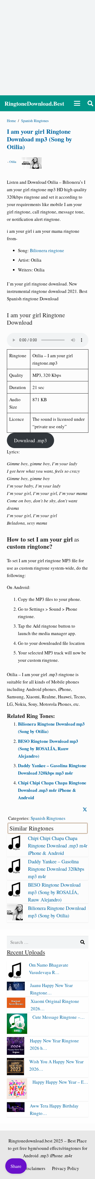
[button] (77, 103)
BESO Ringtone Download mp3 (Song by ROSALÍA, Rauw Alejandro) (48, 748)
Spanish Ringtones (48, 818)
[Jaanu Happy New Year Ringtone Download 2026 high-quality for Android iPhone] (16, 989)
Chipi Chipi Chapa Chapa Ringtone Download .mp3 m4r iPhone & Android (52, 790)
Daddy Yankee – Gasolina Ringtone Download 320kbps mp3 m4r (56, 868)
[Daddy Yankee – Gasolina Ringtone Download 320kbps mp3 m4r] (15, 872)
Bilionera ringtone (47, 250)
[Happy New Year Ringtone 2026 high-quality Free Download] (16, 1053)
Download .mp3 (30, 440)
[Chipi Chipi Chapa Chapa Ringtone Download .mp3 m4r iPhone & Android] (15, 849)
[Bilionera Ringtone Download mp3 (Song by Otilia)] (15, 918)
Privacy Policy (65, 1168)
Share (16, 1166)
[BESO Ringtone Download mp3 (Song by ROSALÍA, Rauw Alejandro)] (15, 895)
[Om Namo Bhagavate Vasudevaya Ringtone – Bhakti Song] (15, 977)
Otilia (12, 161)
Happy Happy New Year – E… (60, 1082)
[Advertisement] (47, 47)
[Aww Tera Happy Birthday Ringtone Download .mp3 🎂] (16, 1110)
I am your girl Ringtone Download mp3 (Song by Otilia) (39, 139)
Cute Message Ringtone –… (58, 1017)
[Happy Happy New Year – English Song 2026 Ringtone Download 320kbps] (17, 1097)
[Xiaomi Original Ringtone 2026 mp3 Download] (16, 1006)
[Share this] (85, 809)
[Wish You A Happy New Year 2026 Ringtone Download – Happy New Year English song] (15, 1073)
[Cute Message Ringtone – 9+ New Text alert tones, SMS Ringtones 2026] (17, 1032)
